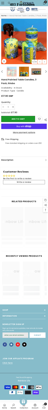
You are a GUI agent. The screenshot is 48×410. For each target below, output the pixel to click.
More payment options (24, 132)
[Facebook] (4, 344)
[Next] (44, 62)
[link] (12, 239)
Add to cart (18, 119)
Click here (7, 362)
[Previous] (40, 62)
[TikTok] (24, 344)
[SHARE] (44, 119)
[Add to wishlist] (39, 119)
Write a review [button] (24, 182)
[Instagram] (11, 344)
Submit (37, 335)
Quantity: (6, 102)
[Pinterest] (18, 344)
